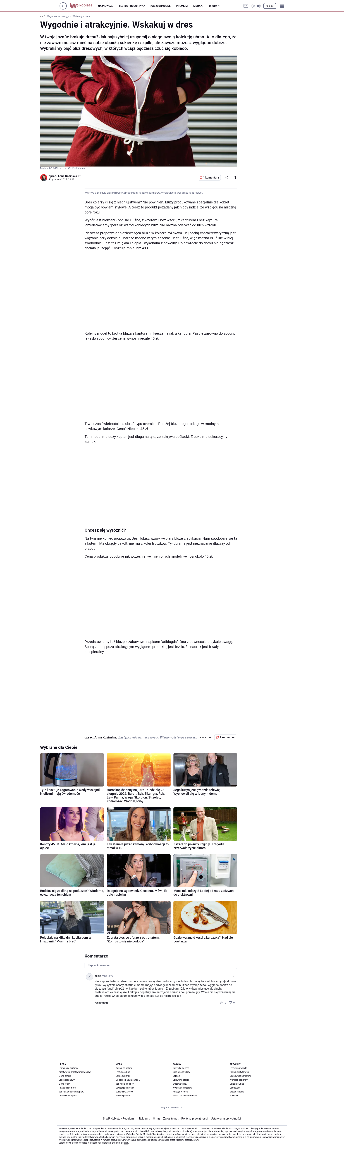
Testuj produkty (130, 5)
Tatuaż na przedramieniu (185, 1095)
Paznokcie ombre (67, 1088)
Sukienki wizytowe (124, 1091)
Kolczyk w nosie (180, 1091)
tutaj (126, 1143)
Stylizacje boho (123, 1095)
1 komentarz (211, 177)
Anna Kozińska (67, 176)
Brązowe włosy (180, 1084)
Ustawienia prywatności (225, 1118)
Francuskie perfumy (68, 1068)
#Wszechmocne (160, 5)
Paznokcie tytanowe (239, 1072)
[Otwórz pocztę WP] (246, 6)
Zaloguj (270, 5)
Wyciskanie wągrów (182, 1088)
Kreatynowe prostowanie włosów (75, 1072)
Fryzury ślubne (123, 1072)
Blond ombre (65, 1076)
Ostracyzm (235, 1088)
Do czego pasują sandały (128, 1080)
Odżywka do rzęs (181, 1068)
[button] (256, 6)
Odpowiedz (101, 1002)
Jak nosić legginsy (125, 1084)
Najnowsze (105, 5)
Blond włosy (64, 1084)
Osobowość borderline (240, 1076)
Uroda (213, 5)
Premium (182, 5)
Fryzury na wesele (238, 1068)
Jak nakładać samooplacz (71, 1091)
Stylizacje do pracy (125, 1088)
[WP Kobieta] (84, 6)
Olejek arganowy (67, 1080)
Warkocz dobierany (239, 1080)
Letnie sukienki (123, 1076)
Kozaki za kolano (124, 1068)
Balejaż (176, 1076)
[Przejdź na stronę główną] (63, 8)
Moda (196, 5)
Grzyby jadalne (237, 1091)
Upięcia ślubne (237, 1084)
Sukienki (234, 1095)
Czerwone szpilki (181, 1080)
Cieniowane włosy (181, 1072)
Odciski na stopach (68, 1095)
